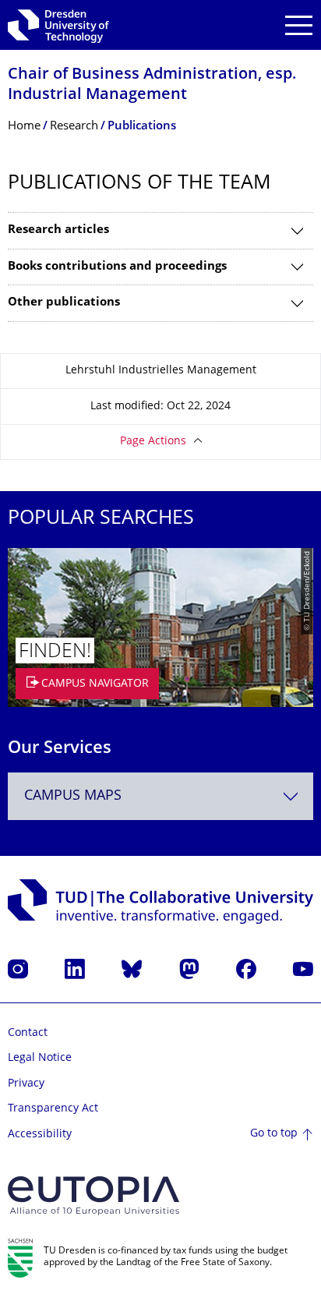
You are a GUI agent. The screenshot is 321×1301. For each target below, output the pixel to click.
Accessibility (40, 1135)
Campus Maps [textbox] (73, 796)
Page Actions (153, 442)
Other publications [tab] (64, 303)
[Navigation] (298, 25)
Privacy (26, 1084)
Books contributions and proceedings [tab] (117, 267)
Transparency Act (53, 1109)
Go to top (274, 1134)
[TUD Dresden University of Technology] (58, 25)
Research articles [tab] (58, 230)
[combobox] (160, 796)
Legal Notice (40, 1058)
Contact (28, 1033)
